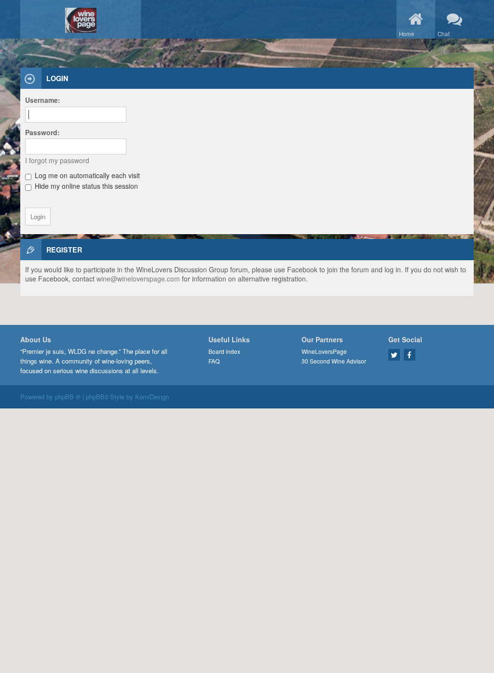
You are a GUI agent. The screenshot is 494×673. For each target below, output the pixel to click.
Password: (42, 132)
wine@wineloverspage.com (138, 278)
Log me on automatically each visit (86, 175)
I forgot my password (57, 160)
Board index (224, 351)
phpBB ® (68, 396)
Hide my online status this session (85, 186)
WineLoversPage (324, 351)
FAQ (214, 361)
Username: (42, 100)
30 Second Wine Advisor (334, 361)
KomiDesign (152, 396)
